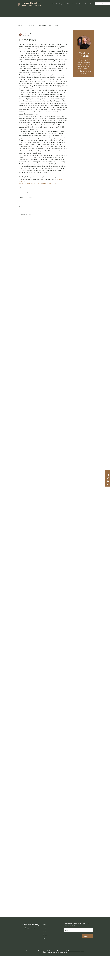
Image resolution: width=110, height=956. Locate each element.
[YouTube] (108, 481)
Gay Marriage (42, 25)
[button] (67, 25)
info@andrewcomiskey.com (75, 950)
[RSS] (108, 484)
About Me (45, 928)
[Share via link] (32, 192)
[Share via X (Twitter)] (24, 192)
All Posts (20, 25)
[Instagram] (108, 475)
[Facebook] (108, 472)
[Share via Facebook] (20, 192)
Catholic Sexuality (31, 25)
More (56, 25)
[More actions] (67, 35)
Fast (50, 25)
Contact (45, 935)
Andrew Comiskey (31, 2)
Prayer (21, 187)
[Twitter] (108, 478)
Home (44, 924)
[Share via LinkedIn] (28, 192)
